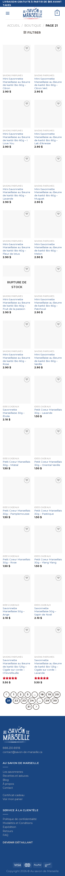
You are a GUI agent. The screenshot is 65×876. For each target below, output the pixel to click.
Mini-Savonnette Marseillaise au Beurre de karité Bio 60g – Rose (16, 359)
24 (32, 700)
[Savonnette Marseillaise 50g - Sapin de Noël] (48, 588)
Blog (6, 780)
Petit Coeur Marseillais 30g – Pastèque (48, 512)
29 (47, 700)
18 (42, 694)
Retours (8, 831)
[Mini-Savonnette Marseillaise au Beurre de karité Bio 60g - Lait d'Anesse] (48, 114)
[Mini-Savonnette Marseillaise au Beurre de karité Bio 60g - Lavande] (17, 169)
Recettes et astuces (15, 775)
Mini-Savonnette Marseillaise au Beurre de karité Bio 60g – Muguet (48, 194)
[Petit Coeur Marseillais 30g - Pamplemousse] (17, 490)
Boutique (32, 25)
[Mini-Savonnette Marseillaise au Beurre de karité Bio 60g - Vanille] (48, 334)
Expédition (9, 827)
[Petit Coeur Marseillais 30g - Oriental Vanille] (48, 442)
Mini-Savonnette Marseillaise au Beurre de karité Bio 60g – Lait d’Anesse (48, 138)
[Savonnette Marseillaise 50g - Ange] (17, 588)
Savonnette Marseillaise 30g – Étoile (14, 412)
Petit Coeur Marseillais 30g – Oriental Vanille (48, 463)
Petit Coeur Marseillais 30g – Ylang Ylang (48, 561)
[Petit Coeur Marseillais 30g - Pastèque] (48, 490)
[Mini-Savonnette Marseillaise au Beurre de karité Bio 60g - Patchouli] (48, 279)
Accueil (13, 25)
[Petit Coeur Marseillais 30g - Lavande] (48, 390)
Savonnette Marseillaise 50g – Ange (14, 611)
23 (24, 700)
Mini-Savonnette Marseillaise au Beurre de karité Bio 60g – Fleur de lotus (16, 249)
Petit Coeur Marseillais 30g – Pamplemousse (16, 512)
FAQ (5, 835)
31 (29, 706)
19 (49, 694)
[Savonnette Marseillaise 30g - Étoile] (17, 390)
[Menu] (7, 13)
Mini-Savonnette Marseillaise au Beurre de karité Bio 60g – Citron (16, 83)
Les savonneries (13, 771)
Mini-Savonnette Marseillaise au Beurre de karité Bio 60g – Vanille (48, 359)
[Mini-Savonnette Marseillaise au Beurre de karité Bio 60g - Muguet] (48, 169)
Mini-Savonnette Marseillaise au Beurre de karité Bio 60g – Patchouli (48, 304)
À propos (8, 783)
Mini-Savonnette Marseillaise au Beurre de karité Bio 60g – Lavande (16, 194)
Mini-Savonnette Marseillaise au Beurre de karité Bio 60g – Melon (48, 249)
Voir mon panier (13, 799)
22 (16, 700)
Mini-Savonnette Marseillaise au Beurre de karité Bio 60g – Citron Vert (48, 83)
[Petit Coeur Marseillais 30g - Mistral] (17, 442)
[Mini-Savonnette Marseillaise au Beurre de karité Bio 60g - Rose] (17, 334)
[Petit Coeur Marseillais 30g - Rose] (17, 539)
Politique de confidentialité (20, 819)
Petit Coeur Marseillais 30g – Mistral (16, 463)
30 (55, 700)
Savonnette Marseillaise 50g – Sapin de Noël (45, 611)
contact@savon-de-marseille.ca (22, 752)
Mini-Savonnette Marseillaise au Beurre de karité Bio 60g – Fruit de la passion (16, 304)
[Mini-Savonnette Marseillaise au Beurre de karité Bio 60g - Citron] (17, 59)
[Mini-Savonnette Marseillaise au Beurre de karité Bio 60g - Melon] (48, 224)
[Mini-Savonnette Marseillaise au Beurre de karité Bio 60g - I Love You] (17, 114)
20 (57, 694)
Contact (8, 787)
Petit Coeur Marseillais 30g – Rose (16, 561)
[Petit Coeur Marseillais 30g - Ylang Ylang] (48, 539)
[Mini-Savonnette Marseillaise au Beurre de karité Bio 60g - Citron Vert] (48, 59)
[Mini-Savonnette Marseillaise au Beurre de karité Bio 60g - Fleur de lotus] (17, 224)
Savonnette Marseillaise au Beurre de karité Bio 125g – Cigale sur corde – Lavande (48, 666)
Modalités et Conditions (17, 823)
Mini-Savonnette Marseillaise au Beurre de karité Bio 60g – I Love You (16, 138)
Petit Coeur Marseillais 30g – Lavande (48, 411)
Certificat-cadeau (13, 795)
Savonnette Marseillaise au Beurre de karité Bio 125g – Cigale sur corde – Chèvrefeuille (16, 666)
